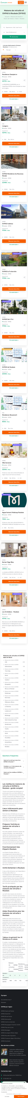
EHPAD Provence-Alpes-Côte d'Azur (11, 1038)
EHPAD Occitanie (5, 1041)
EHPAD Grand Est (5, 1013)
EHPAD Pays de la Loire (7, 1027)
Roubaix (22, 18)
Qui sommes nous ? (6, 999)
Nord (16, 18)
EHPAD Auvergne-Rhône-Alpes (9, 1033)
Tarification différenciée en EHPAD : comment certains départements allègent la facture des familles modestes (17, 1052)
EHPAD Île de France (6, 1016)
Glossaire (3, 1002)
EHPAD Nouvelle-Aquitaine (8, 1035)
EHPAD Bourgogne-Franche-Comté (10, 1024)
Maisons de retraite (16, 16)
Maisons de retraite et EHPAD (15, 661)
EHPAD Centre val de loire (8, 1022)
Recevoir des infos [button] (14, 95)
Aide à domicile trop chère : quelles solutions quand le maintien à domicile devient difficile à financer (16, 1062)
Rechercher (15, 37)
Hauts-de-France (9, 18)
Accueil (7, 16)
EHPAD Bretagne (5, 1030)
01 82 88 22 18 (7, 1078)
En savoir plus (13, 99)
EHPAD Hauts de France (7, 1011)
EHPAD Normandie (6, 1019)
